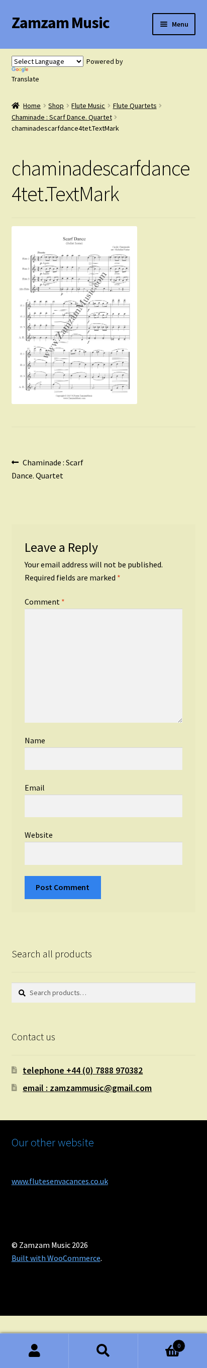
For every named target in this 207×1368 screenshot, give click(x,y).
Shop (56, 105)
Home (32, 105)
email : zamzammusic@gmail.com (87, 1088)
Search (103, 1351)
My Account (34, 1351)
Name (35, 740)
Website (39, 835)
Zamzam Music (61, 23)
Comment (45, 602)
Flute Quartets (135, 105)
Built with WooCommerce (56, 1258)
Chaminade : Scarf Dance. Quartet (62, 117)
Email (35, 788)
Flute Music (88, 105)
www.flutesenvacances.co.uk (60, 1181)
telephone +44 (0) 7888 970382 (83, 1070)
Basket (159, 1342)
